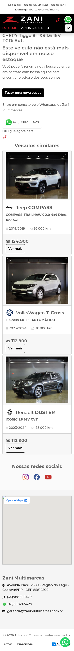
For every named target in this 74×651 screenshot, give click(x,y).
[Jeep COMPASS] (37, 175)
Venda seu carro (35, 28)
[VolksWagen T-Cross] (37, 280)
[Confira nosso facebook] (37, 475)
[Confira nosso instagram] (26, 475)
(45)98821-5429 (25, 122)
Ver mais (15, 249)
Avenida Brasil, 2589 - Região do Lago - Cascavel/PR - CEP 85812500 (35, 587)
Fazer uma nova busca (23, 93)
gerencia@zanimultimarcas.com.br (34, 611)
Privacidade (25, 644)
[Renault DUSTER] (37, 380)
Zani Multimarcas (23, 19)
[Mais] (68, 28)
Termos (7, 644)
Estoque (9, 28)
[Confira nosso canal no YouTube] (48, 475)
